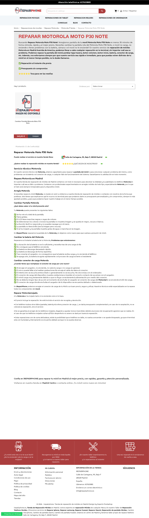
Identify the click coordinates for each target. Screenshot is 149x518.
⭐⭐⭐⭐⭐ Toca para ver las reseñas (36, 74)
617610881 (85, 2)
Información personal (54, 472)
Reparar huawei (81, 510)
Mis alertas (49, 484)
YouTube (119, 472)
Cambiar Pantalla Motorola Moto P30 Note (28, 122)
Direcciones (50, 481)
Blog (16, 489)
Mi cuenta (50, 468)
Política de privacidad (23, 484)
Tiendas (17, 498)
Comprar (35, 136)
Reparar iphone (53, 510)
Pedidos (48, 475)
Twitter (114, 472)
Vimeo (128, 472)
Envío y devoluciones (23, 472)
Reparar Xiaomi (95, 510)
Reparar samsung (67, 510)
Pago (16, 481)
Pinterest (123, 472)
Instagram (133, 472)
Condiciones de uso (22, 478)
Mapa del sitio (19, 495)
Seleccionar (113, 86)
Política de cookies (21, 486)
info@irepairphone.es (85, 491)
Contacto (18, 492)
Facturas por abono (53, 478)
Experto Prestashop (104, 504)
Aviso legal (18, 475)
